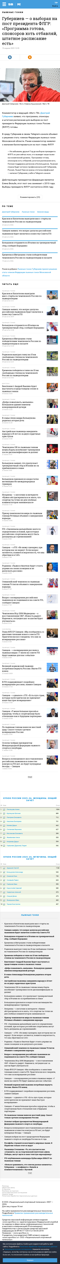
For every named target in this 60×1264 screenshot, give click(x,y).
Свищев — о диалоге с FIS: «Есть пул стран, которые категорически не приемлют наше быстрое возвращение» (27, 1100)
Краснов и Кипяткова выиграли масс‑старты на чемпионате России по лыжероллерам (26, 220)
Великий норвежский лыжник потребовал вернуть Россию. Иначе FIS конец (28, 1085)
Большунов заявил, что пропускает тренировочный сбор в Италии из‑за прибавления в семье (28, 997)
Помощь (5, 1186)
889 (57, 813)
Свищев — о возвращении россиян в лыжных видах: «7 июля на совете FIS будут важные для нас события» (29, 1079)
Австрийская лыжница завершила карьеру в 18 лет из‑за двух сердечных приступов (28, 982)
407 (57, 904)
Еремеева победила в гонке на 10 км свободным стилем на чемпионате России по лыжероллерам (27, 956)
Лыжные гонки (12, 12)
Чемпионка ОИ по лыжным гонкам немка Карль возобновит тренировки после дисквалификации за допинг (28, 989)
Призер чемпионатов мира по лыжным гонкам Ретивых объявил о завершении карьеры (26, 1018)
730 (57, 876)
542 (57, 846)
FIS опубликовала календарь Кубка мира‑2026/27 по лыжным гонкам (28, 1159)
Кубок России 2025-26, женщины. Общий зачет (30, 799)
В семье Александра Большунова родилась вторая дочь (27, 975)
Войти (55, 6)
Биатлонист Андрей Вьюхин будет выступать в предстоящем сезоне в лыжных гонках (26, 963)
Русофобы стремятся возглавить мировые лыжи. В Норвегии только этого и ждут (28, 1144)
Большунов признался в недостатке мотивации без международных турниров (28, 1003)
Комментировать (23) (30, 197)
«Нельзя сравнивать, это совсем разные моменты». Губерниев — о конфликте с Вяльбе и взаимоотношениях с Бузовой (28, 1167)
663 (57, 825)
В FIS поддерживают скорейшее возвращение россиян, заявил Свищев (29, 1092)
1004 (57, 809)
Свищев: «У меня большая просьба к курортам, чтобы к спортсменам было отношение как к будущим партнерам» (29, 1108)
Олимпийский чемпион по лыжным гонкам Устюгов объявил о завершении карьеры (29, 1049)
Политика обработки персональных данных (19, 1196)
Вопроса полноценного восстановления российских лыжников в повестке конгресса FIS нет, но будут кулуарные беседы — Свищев (28, 1130)
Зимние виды (43, 212)
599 (57, 833)
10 (1, 846)
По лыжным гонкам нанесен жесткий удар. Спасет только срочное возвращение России (28, 1116)
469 (57, 900)
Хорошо (30, 1260)
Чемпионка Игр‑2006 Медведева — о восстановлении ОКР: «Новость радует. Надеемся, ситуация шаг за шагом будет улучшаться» (28, 1063)
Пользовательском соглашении (18, 1249)
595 (57, 884)
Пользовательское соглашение (14, 1192)
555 (57, 837)
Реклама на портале (10, 1191)
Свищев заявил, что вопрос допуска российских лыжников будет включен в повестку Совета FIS (26, 232)
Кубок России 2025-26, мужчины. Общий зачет (30, 858)
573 (57, 892)
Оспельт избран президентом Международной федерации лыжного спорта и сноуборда (26, 1122)
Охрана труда (7, 1194)
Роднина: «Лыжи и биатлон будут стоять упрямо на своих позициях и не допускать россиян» (28, 1042)
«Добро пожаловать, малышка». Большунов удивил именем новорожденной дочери (28, 969)
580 (57, 888)
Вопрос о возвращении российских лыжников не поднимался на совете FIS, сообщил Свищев (27, 1055)
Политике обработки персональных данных (38, 1246)
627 (57, 829)
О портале (6, 1189)
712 (57, 817)
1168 (57, 868)
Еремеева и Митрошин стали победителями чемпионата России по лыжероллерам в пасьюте (27, 256)
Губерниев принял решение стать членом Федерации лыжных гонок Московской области (29, 272)
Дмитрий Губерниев (10, 212)
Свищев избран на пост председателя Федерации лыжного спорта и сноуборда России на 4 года (27, 1137)
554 (57, 841)
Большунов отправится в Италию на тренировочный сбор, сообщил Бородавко (29, 244)
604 (57, 880)
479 (57, 896)
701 (57, 821)
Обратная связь (8, 1187)
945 (57, 872)
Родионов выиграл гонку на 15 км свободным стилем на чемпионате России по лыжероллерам (28, 950)
